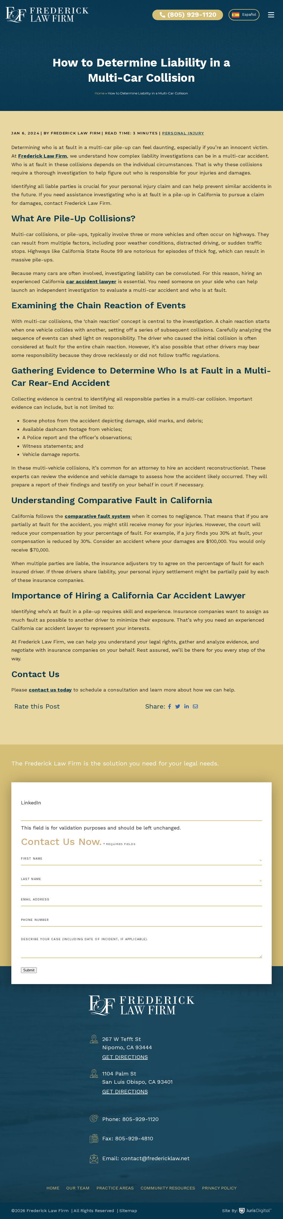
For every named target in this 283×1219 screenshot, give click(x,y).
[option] (244, 15)
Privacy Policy (219, 1188)
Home (99, 93)
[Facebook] (169, 706)
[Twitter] (177, 706)
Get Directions (125, 1057)
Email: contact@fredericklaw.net (146, 1158)
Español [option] (249, 14)
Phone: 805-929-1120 (130, 1119)
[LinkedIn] (186, 706)
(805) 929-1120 (191, 14)
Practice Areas (115, 1188)
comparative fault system (97, 516)
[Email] (195, 706)
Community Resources (168, 1188)
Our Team (78, 1188)
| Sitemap (126, 1210)
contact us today (50, 690)
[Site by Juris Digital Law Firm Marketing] (255, 1210)
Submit (29, 970)
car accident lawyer (91, 281)
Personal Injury (183, 133)
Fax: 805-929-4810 (127, 1138)
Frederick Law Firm (42, 156)
